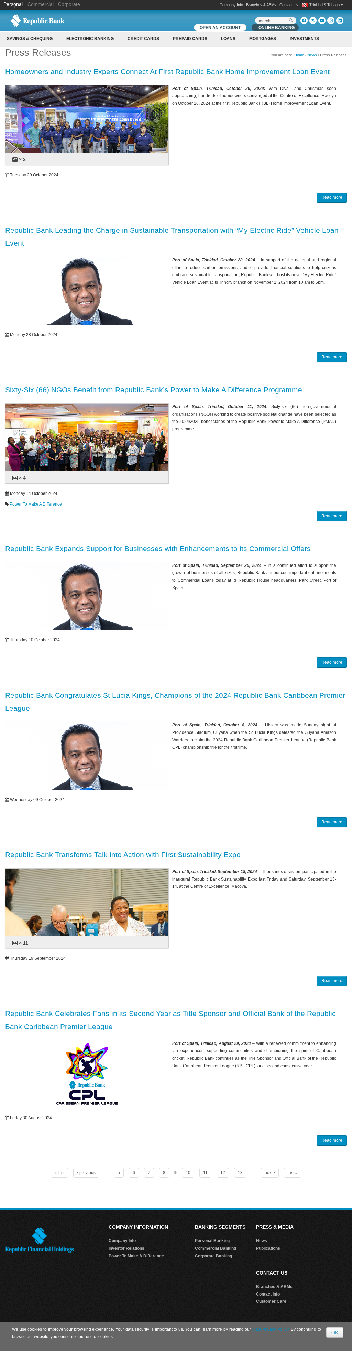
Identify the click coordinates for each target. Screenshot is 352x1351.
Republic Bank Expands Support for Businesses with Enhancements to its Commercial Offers (158, 548)
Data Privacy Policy (270, 1329)
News (312, 55)
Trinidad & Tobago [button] (325, 5)
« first (59, 1172)
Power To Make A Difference (36, 504)
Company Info (231, 5)
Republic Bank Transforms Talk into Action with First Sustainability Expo (123, 855)
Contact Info (268, 1294)
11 (205, 1172)
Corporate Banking (213, 1256)
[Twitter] (313, 20)
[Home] (37, 20)
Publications (268, 1248)
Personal (13, 4)
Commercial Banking (215, 1248)
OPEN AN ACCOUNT (220, 27)
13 (240, 1172)
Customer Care (271, 1301)
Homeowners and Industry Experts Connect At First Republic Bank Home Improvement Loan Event (167, 71)
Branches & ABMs (261, 5)
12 (222, 1172)
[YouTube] (322, 20)
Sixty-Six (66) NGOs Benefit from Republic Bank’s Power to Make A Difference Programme (153, 390)
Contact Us (288, 5)
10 (188, 1172)
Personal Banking (212, 1240)
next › (270, 1172)
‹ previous (86, 1172)
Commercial (41, 4)
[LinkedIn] (339, 20)
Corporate (69, 4)
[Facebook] (304, 20)
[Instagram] (330, 20)
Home (299, 55)
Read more (331, 197)
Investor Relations (126, 1248)
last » (293, 1172)
